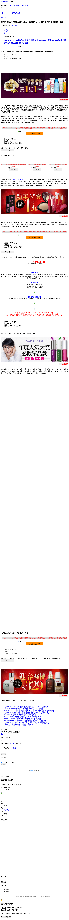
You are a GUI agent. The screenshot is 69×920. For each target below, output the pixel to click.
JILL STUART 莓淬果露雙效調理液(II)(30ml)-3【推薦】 (20, 715)
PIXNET (22, 896)
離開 (10, 916)
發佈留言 (3, 764)
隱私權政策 (44, 896)
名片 (5, 33)
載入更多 (3, 754)
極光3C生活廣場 (10, 12)
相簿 (5, 29)
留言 (13, 743)
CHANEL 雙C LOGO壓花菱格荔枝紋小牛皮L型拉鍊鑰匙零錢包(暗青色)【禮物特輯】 (29, 711)
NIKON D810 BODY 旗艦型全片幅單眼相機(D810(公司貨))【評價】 (24, 709)
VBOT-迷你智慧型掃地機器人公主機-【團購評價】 (19, 725)
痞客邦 (10, 743)
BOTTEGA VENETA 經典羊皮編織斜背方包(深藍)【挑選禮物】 (23, 719)
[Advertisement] (34, 847)
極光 (2, 734)
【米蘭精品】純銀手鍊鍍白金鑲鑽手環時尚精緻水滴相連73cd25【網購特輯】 (27, 723)
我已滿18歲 (4, 916)
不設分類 (14, 26)
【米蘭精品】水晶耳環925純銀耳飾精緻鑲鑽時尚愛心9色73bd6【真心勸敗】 (26, 707)
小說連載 (13, 748)
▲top (2, 751)
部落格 (6, 31)
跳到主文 (3, 17)
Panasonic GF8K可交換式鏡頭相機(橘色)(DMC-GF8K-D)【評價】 (23, 717)
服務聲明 (50, 896)
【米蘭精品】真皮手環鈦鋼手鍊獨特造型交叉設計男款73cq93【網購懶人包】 (27, 713)
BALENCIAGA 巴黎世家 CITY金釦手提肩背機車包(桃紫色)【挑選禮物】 (25, 721)
